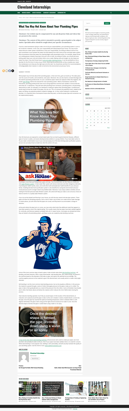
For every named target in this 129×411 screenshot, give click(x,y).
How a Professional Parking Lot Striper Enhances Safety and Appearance (51, 398)
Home (18, 12)
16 (94, 119)
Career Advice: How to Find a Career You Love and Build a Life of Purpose (98, 398)
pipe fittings (26, 81)
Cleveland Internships (34, 7)
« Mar (86, 127)
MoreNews (69, 406)
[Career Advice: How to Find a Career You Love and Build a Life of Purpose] (99, 388)
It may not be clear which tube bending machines (33, 340)
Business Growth (26, 12)
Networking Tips (62, 12)
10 (97, 117)
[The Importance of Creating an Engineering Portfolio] (76, 388)
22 (90, 122)
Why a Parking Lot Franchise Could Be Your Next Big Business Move (29, 398)
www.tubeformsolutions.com (53, 345)
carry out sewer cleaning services (52, 60)
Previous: (31, 367)
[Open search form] (111, 12)
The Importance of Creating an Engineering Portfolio (96, 61)
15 (90, 119)
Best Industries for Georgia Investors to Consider (96, 81)
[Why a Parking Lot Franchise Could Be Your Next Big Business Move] (30, 388)
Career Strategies (36, 12)
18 (101, 119)
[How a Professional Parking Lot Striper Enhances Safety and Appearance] (53, 388)
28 (87, 125)
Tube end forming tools (34, 22)
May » (108, 127)
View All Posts (35, 358)
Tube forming (42, 22)
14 (87, 119)
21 (87, 122)
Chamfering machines (23, 22)
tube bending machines (69, 272)
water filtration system (28, 184)
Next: (67, 368)
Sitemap (75, 408)
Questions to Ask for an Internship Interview (95, 88)
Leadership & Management (49, 12)
